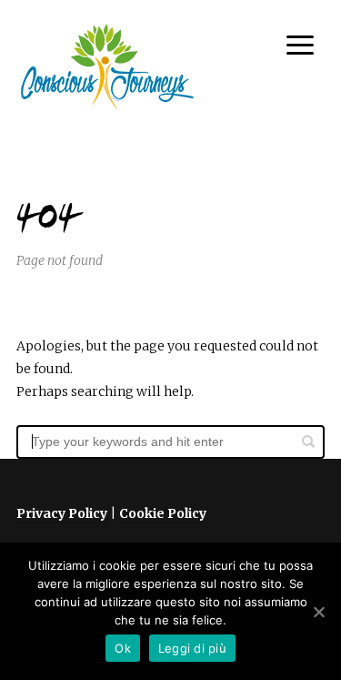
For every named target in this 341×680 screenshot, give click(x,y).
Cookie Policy (162, 513)
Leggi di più (192, 648)
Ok (123, 648)
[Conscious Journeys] (107, 67)
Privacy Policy (61, 513)
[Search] (308, 441)
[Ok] (318, 612)
